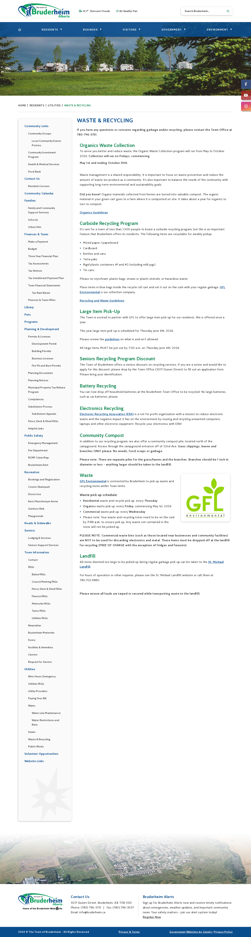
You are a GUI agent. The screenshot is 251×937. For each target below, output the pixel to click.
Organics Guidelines (94, 212)
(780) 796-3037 (123, 907)
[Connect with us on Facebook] (246, 84)
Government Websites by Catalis (190, 932)
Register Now (152, 917)
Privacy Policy (223, 932)
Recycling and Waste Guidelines (102, 300)
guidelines (112, 339)
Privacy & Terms (129, 932)
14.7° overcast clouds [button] (96, 11)
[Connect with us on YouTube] (246, 95)
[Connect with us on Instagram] (246, 106)
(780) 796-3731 (91, 907)
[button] (228, 11)
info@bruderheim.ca (92, 912)
